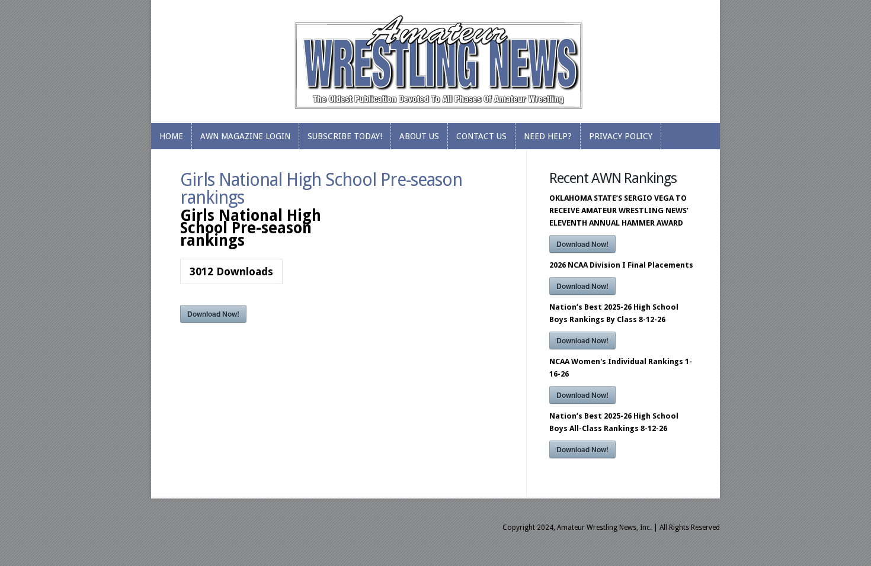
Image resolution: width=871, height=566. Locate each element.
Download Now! (213, 313)
